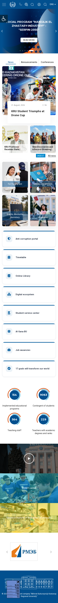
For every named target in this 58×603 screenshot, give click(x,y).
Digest (40, 156)
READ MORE (29, 40)
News (11, 62)
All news (52, 156)
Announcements (29, 62)
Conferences (47, 62)
